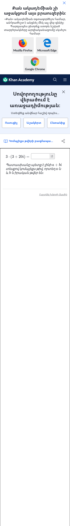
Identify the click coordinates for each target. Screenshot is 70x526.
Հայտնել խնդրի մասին (53, 194)
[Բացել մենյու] (65, 80)
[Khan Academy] (17, 79)
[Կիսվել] (63, 141)
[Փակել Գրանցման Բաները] (63, 91)
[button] (51, 156)
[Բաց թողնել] (64, 3)
